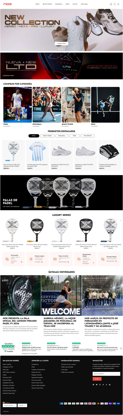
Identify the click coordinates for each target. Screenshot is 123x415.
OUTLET (75, 4)
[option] (61, 30)
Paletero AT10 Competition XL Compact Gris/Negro (108, 165)
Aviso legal (64, 369)
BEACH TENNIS (47, 4)
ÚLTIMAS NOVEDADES (61, 272)
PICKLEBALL (59, 4)
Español (21, 405)
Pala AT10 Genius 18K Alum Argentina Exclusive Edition (11, 165)
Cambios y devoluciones (38, 369)
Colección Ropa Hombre (9, 391)
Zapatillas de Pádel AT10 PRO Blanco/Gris (84, 165)
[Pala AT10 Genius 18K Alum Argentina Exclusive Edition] (13, 151)
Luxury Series (61, 215)
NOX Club (5, 369)
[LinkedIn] (109, 384)
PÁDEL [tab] (34, 136)
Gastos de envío (36, 372)
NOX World (84, 4)
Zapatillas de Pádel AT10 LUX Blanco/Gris (60, 165)
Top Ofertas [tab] (88, 136)
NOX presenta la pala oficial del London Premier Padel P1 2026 (20, 321)
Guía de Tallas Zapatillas (38, 385)
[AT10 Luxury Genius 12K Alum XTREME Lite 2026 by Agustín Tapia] (110, 230)
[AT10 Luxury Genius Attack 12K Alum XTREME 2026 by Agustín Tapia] (61, 230)
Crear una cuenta (36, 380)
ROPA (67, 4)
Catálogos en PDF (8, 367)
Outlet (4, 375)
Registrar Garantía (37, 375)
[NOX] (8, 4)
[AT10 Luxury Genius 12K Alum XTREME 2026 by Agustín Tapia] (12, 230)
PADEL (37, 4)
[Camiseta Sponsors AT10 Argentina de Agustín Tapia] (37, 151)
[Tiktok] (103, 384)
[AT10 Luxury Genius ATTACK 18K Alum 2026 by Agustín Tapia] (86, 230)
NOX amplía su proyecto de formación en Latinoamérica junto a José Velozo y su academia (101, 322)
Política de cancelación (67, 372)
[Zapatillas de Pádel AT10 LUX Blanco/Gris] (61, 151)
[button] (59, 49)
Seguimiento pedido (37, 377)
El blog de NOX (7, 377)
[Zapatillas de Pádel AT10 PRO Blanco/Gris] (85, 151)
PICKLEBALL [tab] (61, 136)
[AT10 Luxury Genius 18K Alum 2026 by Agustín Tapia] (37, 230)
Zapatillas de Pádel (8, 383)
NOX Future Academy (9, 372)
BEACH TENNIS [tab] (47, 136)
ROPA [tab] (74, 136)
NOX (7, 411)
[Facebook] (93, 384)
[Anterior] (116, 220)
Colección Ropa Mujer (9, 393)
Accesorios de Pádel (8, 388)
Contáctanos (35, 364)
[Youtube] (96, 384)
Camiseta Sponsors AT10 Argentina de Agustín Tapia (37, 165)
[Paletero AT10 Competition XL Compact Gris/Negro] (109, 151)
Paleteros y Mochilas (8, 385)
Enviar (97, 379)
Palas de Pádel (7, 380)
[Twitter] (106, 384)
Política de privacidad (67, 367)
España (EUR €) (8, 405)
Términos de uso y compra (68, 364)
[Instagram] (100, 384)
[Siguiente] (120, 220)
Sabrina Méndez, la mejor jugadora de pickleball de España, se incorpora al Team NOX (60, 322)
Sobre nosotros (7, 364)
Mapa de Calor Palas (37, 388)
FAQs (33, 367)
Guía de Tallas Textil (37, 383)
